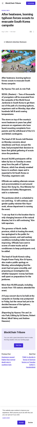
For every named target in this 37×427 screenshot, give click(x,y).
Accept (21, 422)
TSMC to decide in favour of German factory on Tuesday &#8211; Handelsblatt (28, 362)
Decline (30, 422)
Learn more (6, 418)
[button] (2, 3)
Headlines (6, 10)
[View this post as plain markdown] (31, 32)
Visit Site (18, 345)
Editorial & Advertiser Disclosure (16, 42)
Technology (30, 3)
